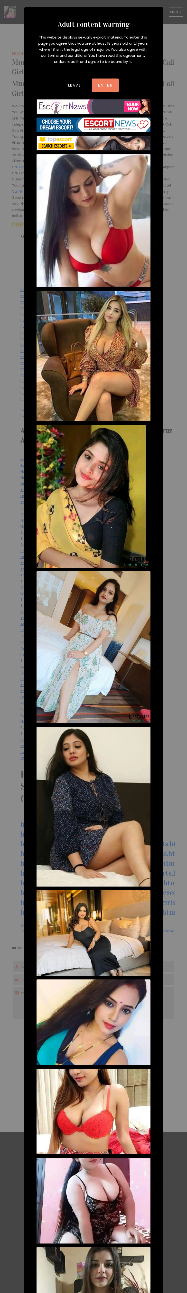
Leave (74, 85)
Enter (105, 85)
